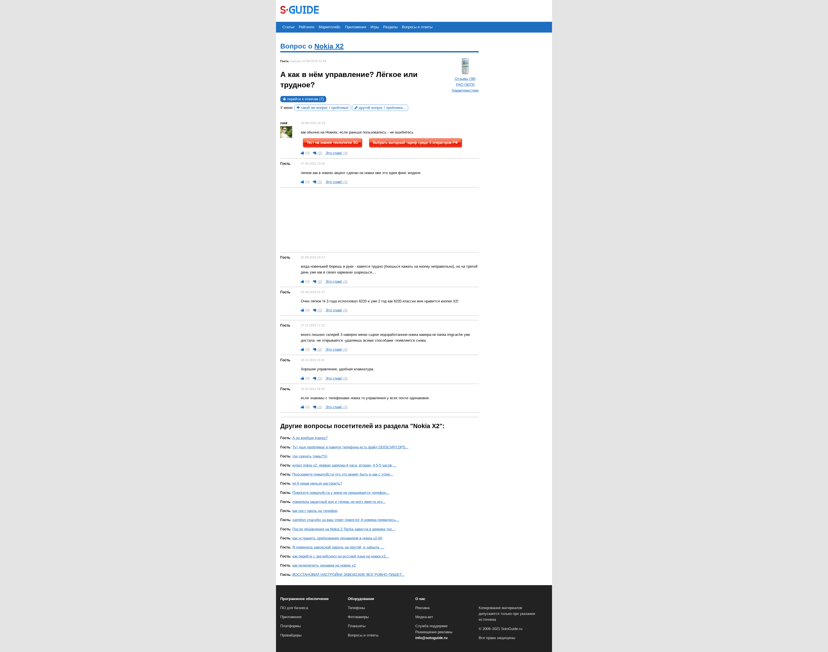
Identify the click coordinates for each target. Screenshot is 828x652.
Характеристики (465, 90)
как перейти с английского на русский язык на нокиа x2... (340, 556)
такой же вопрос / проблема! (324, 108)
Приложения (355, 27)
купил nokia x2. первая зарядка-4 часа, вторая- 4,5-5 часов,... (344, 465)
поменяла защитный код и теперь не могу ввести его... (339, 502)
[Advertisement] (401, 10)
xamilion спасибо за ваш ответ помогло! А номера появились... (345, 520)
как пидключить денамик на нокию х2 (324, 565)
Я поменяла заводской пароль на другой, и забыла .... (338, 547)
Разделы (390, 27)
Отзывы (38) (465, 79)
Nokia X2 (329, 46)
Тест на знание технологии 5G (332, 143)
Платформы (290, 626)
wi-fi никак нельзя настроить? (317, 483)
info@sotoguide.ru (431, 638)
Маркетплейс (330, 27)
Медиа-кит (424, 617)
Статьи (288, 27)
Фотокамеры (358, 617)
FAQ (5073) (465, 85)
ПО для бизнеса (294, 608)
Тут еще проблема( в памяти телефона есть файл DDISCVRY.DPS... (350, 447)
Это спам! (336, 153)
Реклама (422, 608)
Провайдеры (290, 635)
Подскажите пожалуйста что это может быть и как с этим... (342, 474)
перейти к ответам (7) (305, 99)
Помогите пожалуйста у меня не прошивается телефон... (340, 493)
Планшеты (356, 626)
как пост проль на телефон (314, 511)
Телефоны (356, 608)
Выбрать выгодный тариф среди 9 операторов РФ (415, 143)
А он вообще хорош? (310, 438)
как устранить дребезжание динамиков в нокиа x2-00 (337, 538)
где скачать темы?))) (309, 456)
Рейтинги (306, 27)
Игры (374, 27)
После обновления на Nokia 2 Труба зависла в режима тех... (343, 529)
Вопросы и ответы (417, 27)
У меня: (286, 108)
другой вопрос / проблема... (382, 108)
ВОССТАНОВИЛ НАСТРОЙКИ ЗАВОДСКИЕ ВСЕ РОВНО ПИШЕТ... (348, 575)
